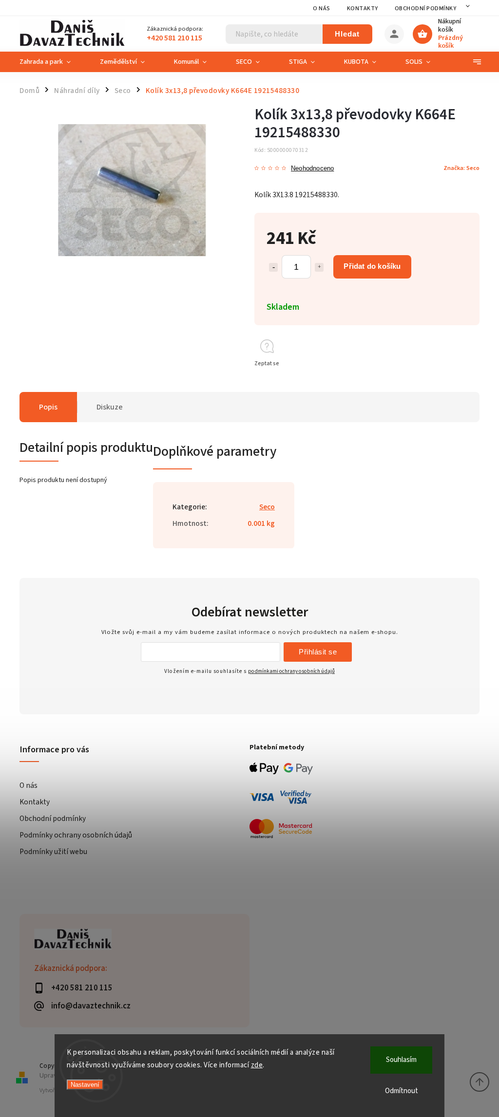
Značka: (461, 168)
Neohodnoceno (312, 169)
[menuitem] (52, 62)
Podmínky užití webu (53, 851)
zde (257, 1065)
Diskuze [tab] (109, 407)
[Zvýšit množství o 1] (319, 267)
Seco (267, 507)
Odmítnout (401, 1091)
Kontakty (362, 8)
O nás (321, 8)
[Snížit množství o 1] (273, 267)
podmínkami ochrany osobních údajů (291, 671)
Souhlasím (401, 1060)
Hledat (347, 34)
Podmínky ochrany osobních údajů (75, 835)
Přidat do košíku (372, 266)
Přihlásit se (318, 652)
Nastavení (85, 1084)
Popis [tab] (48, 407)
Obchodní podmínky (426, 8)
